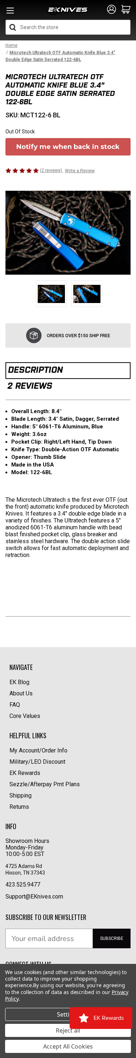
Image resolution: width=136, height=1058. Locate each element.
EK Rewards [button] (24, 773)
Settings (68, 1014)
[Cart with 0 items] (126, 10)
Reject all (68, 1030)
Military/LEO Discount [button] (37, 761)
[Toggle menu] (10, 13)
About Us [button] (21, 693)
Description (35, 370)
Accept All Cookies (68, 1046)
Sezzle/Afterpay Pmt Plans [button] (44, 784)
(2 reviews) (51, 170)
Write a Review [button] (80, 170)
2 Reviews (29, 386)
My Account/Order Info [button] (38, 750)
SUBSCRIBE (111, 938)
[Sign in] (111, 10)
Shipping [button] (20, 795)
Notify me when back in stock (68, 147)
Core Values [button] (24, 715)
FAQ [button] (14, 704)
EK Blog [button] (19, 682)
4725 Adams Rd (23, 866)
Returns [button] (19, 806)
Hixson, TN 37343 (25, 873)
